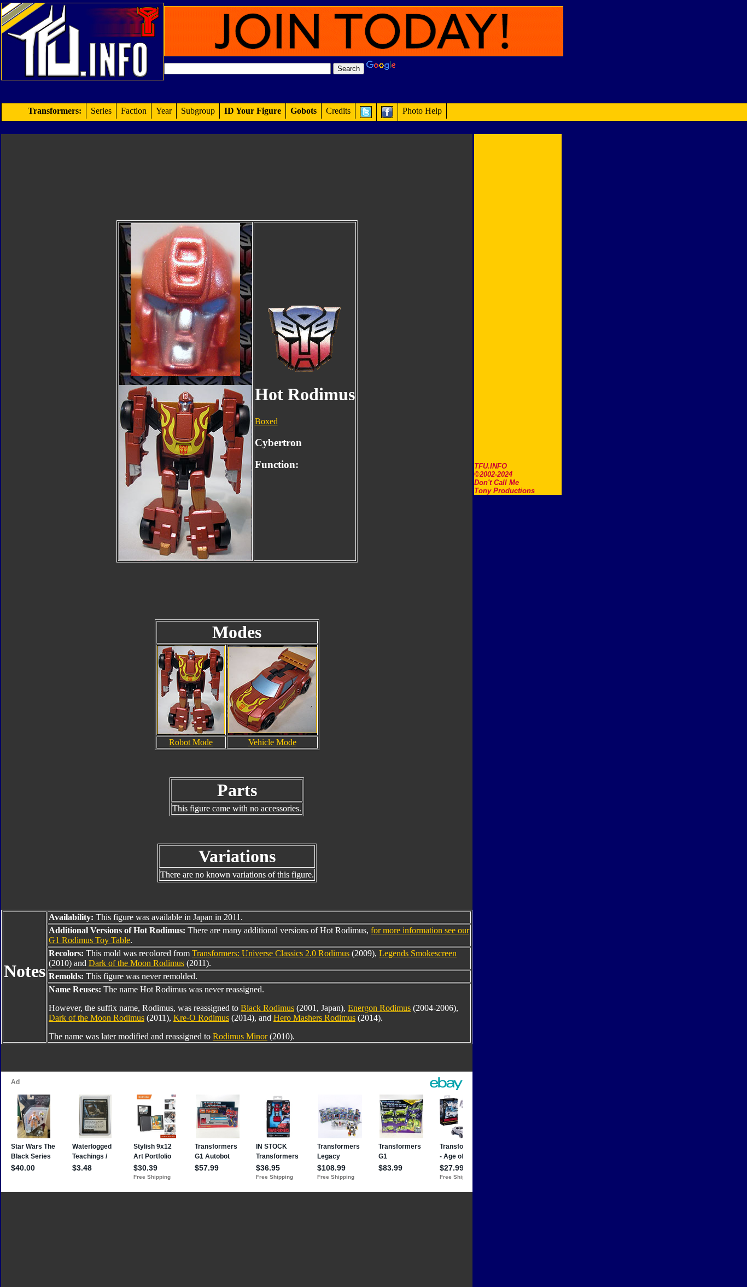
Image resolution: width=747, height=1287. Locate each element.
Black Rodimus (267, 1008)
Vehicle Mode (272, 742)
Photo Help (422, 110)
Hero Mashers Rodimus (314, 1017)
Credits (338, 110)
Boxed (266, 421)
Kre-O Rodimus (201, 1017)
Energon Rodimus (379, 1008)
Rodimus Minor (240, 1036)
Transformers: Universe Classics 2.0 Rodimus (270, 953)
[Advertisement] (518, 298)
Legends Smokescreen (418, 953)
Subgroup (198, 110)
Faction (134, 110)
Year (164, 110)
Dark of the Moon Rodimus (136, 963)
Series (101, 110)
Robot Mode (191, 742)
